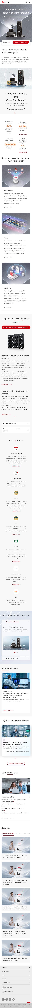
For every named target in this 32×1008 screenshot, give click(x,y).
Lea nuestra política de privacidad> (20, 1006)
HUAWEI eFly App (9, 991)
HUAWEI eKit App (9, 987)
